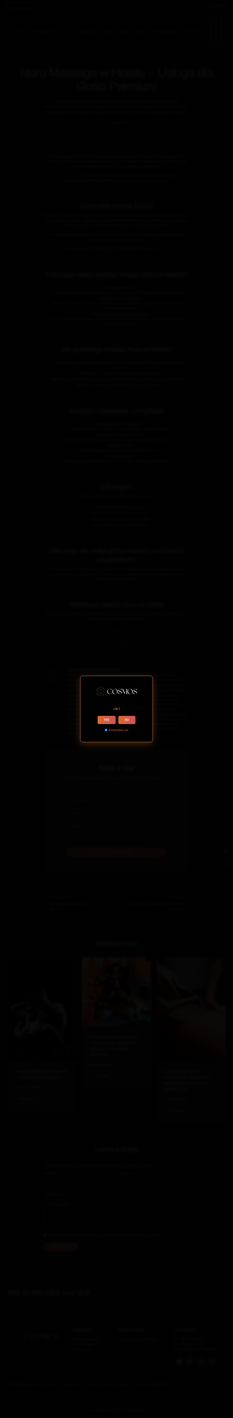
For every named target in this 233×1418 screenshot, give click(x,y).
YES (106, 720)
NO (127, 720)
